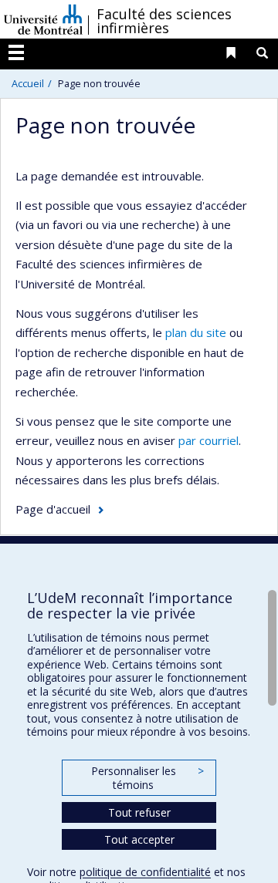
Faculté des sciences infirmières (164, 21)
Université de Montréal (43, 19)
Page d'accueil (52, 509)
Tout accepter (139, 839)
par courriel (208, 440)
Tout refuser (139, 812)
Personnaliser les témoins (147, 777)
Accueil (28, 83)
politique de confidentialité (145, 871)
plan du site (195, 332)
